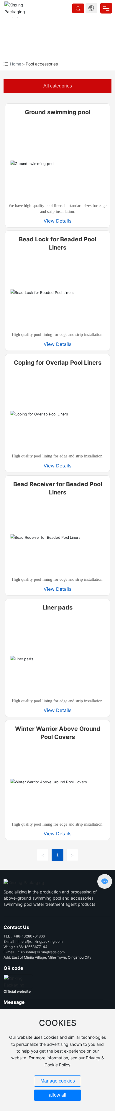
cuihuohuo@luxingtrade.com (41, 952)
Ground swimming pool (57, 112)
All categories (57, 85)
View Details (57, 221)
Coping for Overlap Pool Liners (57, 362)
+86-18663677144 (31, 947)
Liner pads (57, 607)
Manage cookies (57, 1080)
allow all (57, 1095)
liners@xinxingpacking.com (40, 941)
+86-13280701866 (29, 936)
